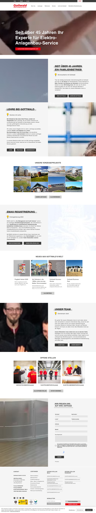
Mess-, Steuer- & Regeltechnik (37, 481)
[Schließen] (94, 510)
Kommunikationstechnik (35, 486)
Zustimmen (88, 510)
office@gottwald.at (18, 482)
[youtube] (20, 498)
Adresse (57, 424)
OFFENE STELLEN (48, 358)
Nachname (74, 414)
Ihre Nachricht (58, 434)
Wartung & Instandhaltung (36, 490)
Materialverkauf (33, 477)
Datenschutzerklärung (15, 511)
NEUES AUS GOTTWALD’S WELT (49, 257)
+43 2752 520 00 (18, 481)
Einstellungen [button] (72, 510)
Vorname (57, 414)
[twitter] (17, 498)
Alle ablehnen (80, 510)
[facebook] (14, 498)
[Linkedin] (23, 498)
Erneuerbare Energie (35, 483)
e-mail (56, 419)
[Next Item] (80, 179)
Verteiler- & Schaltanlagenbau (37, 488)
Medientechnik (33, 485)
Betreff (56, 429)
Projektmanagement (34, 479)
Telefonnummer (75, 419)
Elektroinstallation (34, 475)
